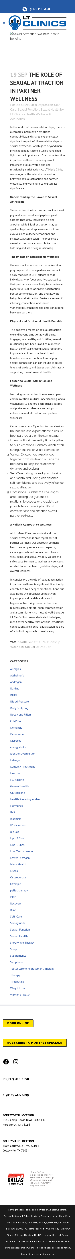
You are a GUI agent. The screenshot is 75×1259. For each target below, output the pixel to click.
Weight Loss (17, 988)
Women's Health (20, 994)
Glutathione (17, 792)
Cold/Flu (15, 721)
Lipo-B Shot (17, 838)
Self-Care (16, 916)
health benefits (29, 642)
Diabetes (15, 740)
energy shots (18, 747)
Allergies (15, 669)
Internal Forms (60, 1235)
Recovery (15, 903)
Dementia (16, 727)
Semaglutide (17, 923)
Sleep (13, 949)
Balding (14, 688)
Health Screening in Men (25, 799)
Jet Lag (14, 832)
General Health (19, 786)
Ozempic (15, 884)
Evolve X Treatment (22, 766)
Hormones (16, 805)
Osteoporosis (18, 877)
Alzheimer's (17, 675)
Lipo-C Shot (17, 845)
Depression (45, 105)
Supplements (18, 955)
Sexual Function (28, 109)
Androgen (16, 682)
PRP (13, 897)
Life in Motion (45, 1235)
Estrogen (15, 760)
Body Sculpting (19, 708)
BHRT (13, 695)
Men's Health (18, 864)
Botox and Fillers (20, 714)
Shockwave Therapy (22, 942)
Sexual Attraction (38, 647)
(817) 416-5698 (17, 1079)
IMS (12, 812)
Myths (14, 871)
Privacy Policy (52, 1228)
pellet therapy (19, 890)
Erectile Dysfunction (22, 753)
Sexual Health (50, 109)
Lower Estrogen (20, 858)
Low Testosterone (21, 851)
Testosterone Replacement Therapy (32, 968)
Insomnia (15, 819)
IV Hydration (17, 825)
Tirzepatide (17, 981)
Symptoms (16, 962)
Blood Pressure (19, 701)
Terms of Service (15, 1235)
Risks (13, 910)
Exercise (15, 773)
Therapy (15, 975)
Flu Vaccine (17, 779)
